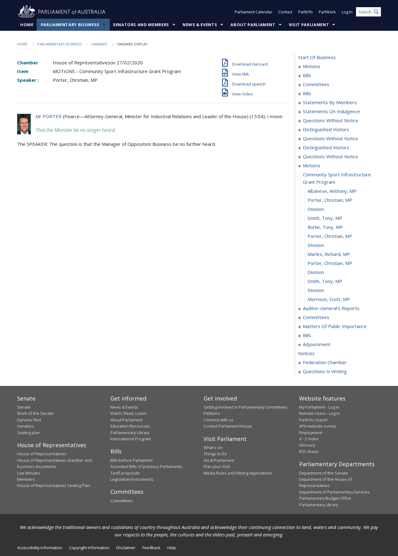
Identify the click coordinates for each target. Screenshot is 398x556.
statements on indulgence (331, 111)
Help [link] (171, 547)
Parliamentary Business (70, 24)
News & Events (200, 24)
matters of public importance (335, 326)
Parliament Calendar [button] (253, 12)
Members (26, 479)
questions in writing (325, 371)
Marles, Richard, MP (329, 254)
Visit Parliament (309, 24)
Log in (347, 12)
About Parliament (252, 24)
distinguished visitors (326, 129)
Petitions (212, 413)
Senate (23, 407)
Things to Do (215, 453)
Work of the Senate (35, 413)
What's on (213, 447)
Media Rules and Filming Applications (238, 473)
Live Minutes (28, 473)
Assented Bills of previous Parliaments (146, 466)
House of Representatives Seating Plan (53, 485)
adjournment (317, 344)
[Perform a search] (376, 11)
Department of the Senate (323, 473)
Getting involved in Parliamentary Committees (246, 407)
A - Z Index (309, 439)
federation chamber (325, 362)
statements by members (330, 102)
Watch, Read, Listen (128, 413)
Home (27, 24)
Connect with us (219, 420)
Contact (285, 12)
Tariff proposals (125, 473)
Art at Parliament (219, 460)
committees (316, 84)
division (316, 209)
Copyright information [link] (89, 547)
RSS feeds (309, 451)
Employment (310, 432)
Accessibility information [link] (39, 547)
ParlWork (327, 12)
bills (307, 75)
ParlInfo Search (313, 420)
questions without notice (330, 120)
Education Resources (130, 426)
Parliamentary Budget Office (325, 498)
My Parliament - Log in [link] (319, 407)
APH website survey (317, 426)
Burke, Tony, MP (325, 227)
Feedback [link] (151, 547)
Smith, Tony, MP (325, 218)
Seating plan (28, 432)
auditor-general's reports (331, 308)
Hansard (99, 44)
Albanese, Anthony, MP (332, 191)
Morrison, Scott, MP (329, 299)
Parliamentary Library (129, 432)
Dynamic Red (29, 420)
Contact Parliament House (228, 426)
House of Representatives (41, 453)
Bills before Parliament (131, 460)
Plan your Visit (217, 466)
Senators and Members (141, 24)
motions (311, 66)
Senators (25, 426)
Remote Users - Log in (319, 413)
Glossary (307, 445)
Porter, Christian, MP (330, 200)
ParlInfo (305, 12)
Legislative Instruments (131, 479)
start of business (317, 57)
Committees (121, 500)
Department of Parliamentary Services (334, 492)
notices (306, 353)
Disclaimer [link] (126, 547)
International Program (130, 439)
